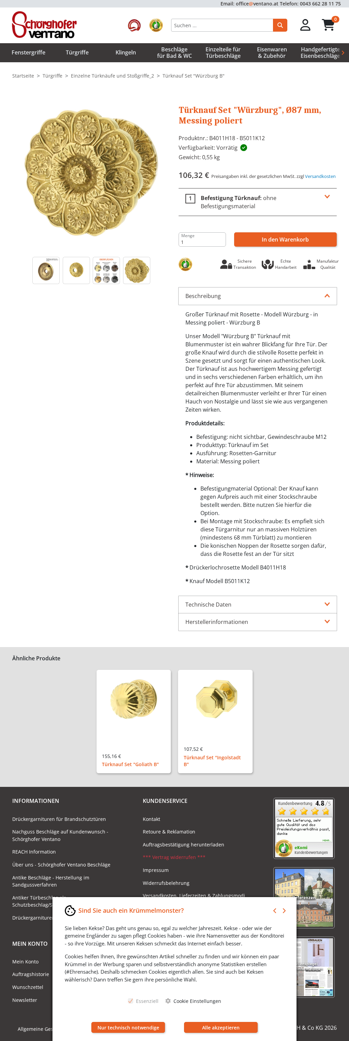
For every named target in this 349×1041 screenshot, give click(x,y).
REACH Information (34, 851)
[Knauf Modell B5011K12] (137, 270)
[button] (305, 25)
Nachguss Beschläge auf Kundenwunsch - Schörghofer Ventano (60, 835)
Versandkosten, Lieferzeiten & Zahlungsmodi (194, 895)
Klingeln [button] (126, 52)
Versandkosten (320, 176)
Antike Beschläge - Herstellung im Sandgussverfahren (50, 881)
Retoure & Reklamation (169, 831)
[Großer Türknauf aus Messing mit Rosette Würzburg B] (91, 172)
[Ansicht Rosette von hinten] (46, 270)
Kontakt (151, 819)
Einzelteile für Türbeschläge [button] (223, 53)
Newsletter (24, 1000)
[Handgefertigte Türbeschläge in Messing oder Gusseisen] (106, 270)
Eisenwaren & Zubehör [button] (272, 53)
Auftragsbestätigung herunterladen (183, 844)
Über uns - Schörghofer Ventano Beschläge (61, 864)
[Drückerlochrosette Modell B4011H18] (76, 270)
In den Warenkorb (285, 239)
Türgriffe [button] (77, 52)
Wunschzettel (27, 987)
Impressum (156, 870)
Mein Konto (25, 961)
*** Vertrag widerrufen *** (174, 857)
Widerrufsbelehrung (166, 883)
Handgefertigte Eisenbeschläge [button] (320, 53)
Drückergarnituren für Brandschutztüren (59, 819)
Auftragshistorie (30, 974)
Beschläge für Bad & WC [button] (174, 53)
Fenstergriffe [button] (28, 52)
